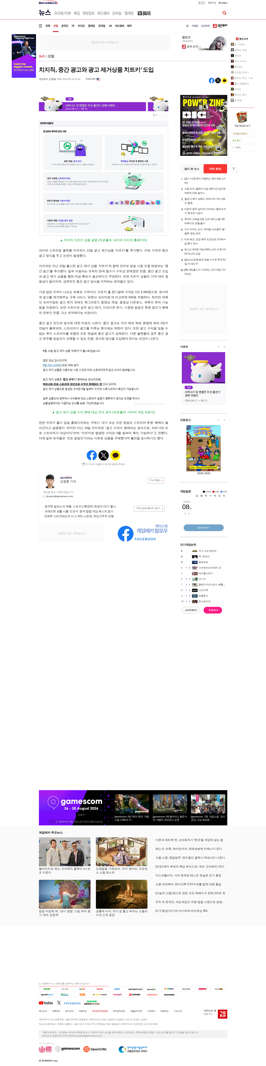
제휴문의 (56, 1011)
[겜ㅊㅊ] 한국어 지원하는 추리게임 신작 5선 (205, 180)
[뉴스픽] (117, 994)
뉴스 (42, 56)
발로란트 (203, 562)
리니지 (202, 579)
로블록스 (203, 595)
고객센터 (151, 1011)
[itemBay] (169, 989)
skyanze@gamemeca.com (59, 496)
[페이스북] (74, 1002)
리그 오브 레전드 (208, 551)
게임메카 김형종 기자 (50, 79)
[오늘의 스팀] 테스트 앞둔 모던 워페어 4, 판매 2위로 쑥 (190, 893)
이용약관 (82, 1011)
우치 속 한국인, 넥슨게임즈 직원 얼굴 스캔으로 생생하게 (191, 901)
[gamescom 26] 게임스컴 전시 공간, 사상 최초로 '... (208, 818)
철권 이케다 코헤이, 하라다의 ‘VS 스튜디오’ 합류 (205, 200)
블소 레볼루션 (241, 83)
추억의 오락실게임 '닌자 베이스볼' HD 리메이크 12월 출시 (204, 221)
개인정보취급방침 (100, 1011)
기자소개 (178, 1011)
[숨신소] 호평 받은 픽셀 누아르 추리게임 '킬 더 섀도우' (205, 261)
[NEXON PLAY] (135, 989)
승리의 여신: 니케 (243, 78)
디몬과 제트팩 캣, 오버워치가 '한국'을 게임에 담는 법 (189, 839)
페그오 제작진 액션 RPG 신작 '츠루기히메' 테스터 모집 (205, 251)
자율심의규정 (136, 1011)
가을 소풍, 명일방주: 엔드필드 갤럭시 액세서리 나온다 (190, 857)
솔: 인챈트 (239, 44)
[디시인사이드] (169, 994)
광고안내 (69, 1011)
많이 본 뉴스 (191, 168)
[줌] (117, 989)
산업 (51, 56)
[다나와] (152, 989)
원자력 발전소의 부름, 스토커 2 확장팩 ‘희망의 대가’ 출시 (80, 506)
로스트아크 (204, 601)
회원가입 (212, 2)
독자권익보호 (119, 1011)
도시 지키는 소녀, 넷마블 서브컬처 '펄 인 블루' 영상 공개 (205, 231)
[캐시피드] (152, 994)
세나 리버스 (240, 61)
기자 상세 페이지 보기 (148, 508)
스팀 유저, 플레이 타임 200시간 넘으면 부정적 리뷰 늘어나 (205, 190)
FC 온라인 (204, 556)
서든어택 (203, 590)
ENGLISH (91, 79)
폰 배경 (238, 100)
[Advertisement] (105, 42)
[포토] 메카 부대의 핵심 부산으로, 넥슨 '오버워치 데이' (190, 866)
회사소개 (43, 1011)
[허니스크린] (100, 994)
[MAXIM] (186, 989)
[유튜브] (48, 1002)
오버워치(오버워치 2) (210, 567)
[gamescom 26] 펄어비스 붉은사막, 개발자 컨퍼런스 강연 (170, 818)
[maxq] (203, 989)
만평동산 (185, 419)
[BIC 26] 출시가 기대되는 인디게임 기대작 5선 (205, 271)
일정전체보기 (203, 527)
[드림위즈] (219, 989)
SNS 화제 (215, 168)
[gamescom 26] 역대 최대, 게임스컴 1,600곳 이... (132, 818)
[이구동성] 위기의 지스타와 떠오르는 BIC (181, 910)
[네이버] (47, 989)
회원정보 (164, 1011)
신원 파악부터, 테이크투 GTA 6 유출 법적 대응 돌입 (188, 884)
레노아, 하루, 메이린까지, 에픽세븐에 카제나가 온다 (188, 848)
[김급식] (83, 994)
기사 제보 (154, 480)
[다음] (83, 989)
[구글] (65, 989)
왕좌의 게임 (240, 50)
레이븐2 (238, 66)
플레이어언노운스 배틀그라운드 (215, 584)
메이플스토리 (206, 573)
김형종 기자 (68, 481)
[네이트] (100, 989)
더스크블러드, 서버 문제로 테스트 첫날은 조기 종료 (188, 875)
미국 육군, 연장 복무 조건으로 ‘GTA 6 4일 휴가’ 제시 (205, 241)
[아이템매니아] (65, 994)
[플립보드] (135, 994)
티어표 (237, 89)
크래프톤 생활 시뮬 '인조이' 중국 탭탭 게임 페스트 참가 (79, 511)
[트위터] (60, 1002)
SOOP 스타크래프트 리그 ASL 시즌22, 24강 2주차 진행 (79, 516)
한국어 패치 (240, 94)
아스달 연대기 (241, 72)
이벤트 (184, 346)
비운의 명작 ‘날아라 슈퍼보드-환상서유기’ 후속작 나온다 (205, 211)
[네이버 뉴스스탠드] (93, 1002)
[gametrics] (47, 994)
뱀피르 (237, 55)
